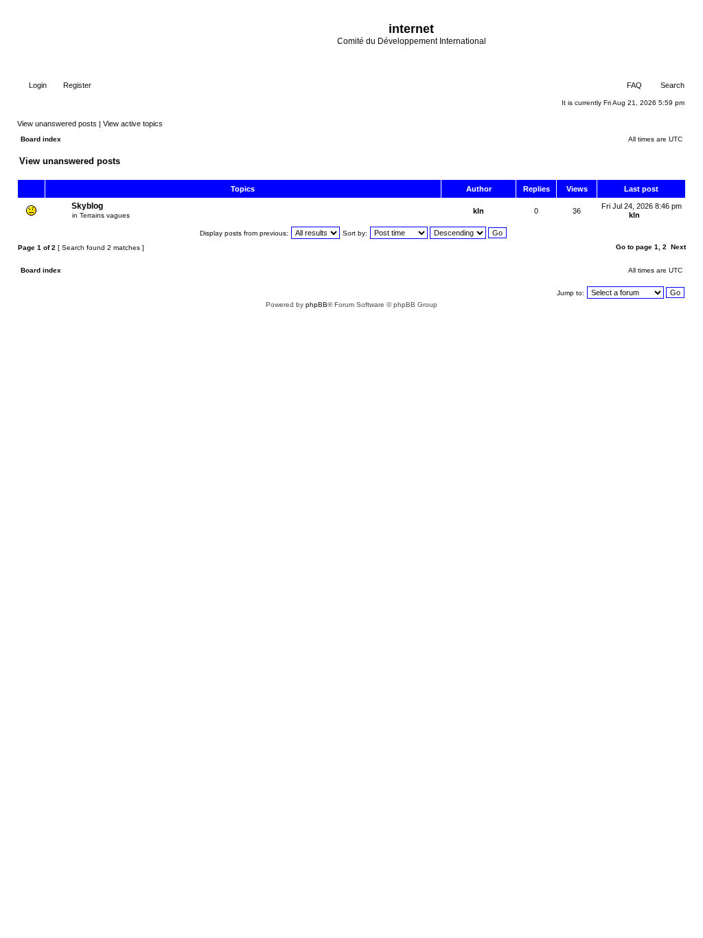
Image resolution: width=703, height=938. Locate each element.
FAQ (633, 85)
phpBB (316, 304)
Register (76, 85)
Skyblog (87, 206)
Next (678, 247)
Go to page (634, 247)
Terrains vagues (105, 215)
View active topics (133, 123)
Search (671, 85)
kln (478, 211)
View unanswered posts (57, 123)
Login (37, 85)
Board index (41, 139)
